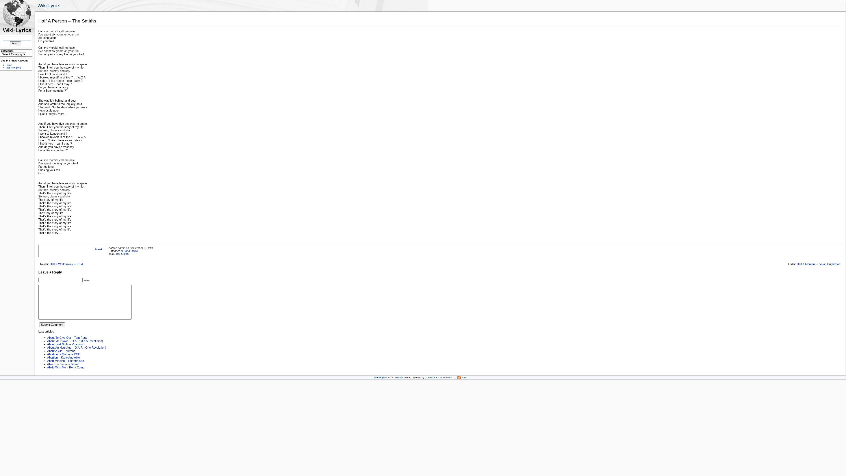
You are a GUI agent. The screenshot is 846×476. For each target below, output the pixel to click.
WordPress (446, 377)
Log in (9, 65)
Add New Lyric (13, 67)
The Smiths (122, 253)
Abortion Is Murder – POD (63, 354)
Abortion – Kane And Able (63, 357)
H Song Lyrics (129, 250)
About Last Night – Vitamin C (65, 344)
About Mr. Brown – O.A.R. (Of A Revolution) (75, 341)
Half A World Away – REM (66, 264)
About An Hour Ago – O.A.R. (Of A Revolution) (76, 347)
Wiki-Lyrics (49, 5)
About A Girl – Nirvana (61, 351)
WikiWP (399, 377)
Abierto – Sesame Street (63, 364)
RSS (464, 377)
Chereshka (431, 377)
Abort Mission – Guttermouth (65, 361)
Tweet (98, 249)
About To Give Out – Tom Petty (67, 337)
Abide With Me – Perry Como (65, 367)
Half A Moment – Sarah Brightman (818, 264)
